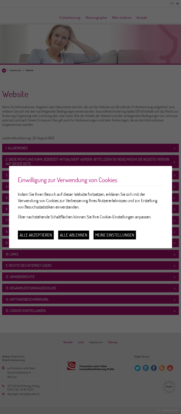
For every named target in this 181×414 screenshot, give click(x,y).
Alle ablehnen (73, 235)
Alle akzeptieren (36, 235)
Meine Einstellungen (114, 235)
